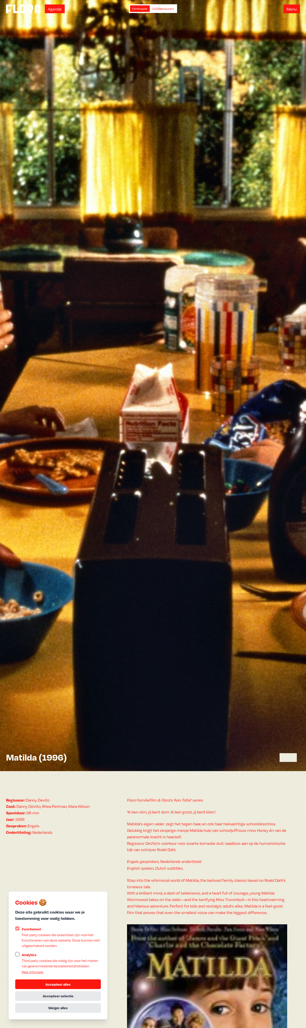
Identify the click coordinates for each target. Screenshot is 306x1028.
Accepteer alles (58, 984)
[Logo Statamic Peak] (23, 8)
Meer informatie (32, 972)
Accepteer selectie (58, 996)
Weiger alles (58, 1008)
